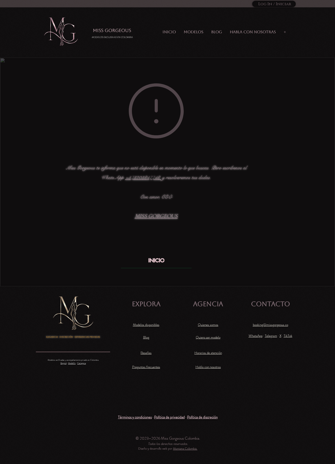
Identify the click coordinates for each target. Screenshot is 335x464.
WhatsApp (256, 335)
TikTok (288, 335)
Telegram (271, 335)
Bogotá (63, 363)
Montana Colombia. (185, 448)
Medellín (72, 363)
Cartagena (81, 363)
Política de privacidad (169, 417)
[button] (135, 417)
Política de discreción (202, 417)
